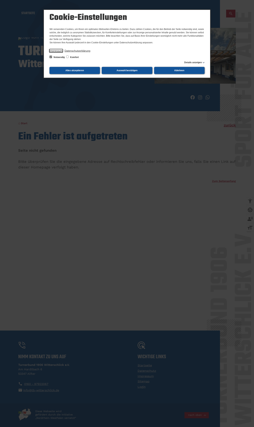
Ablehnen (179, 70)
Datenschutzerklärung (77, 50)
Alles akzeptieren (74, 70)
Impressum (56, 50)
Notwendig (59, 57)
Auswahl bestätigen (127, 70)
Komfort (74, 57)
